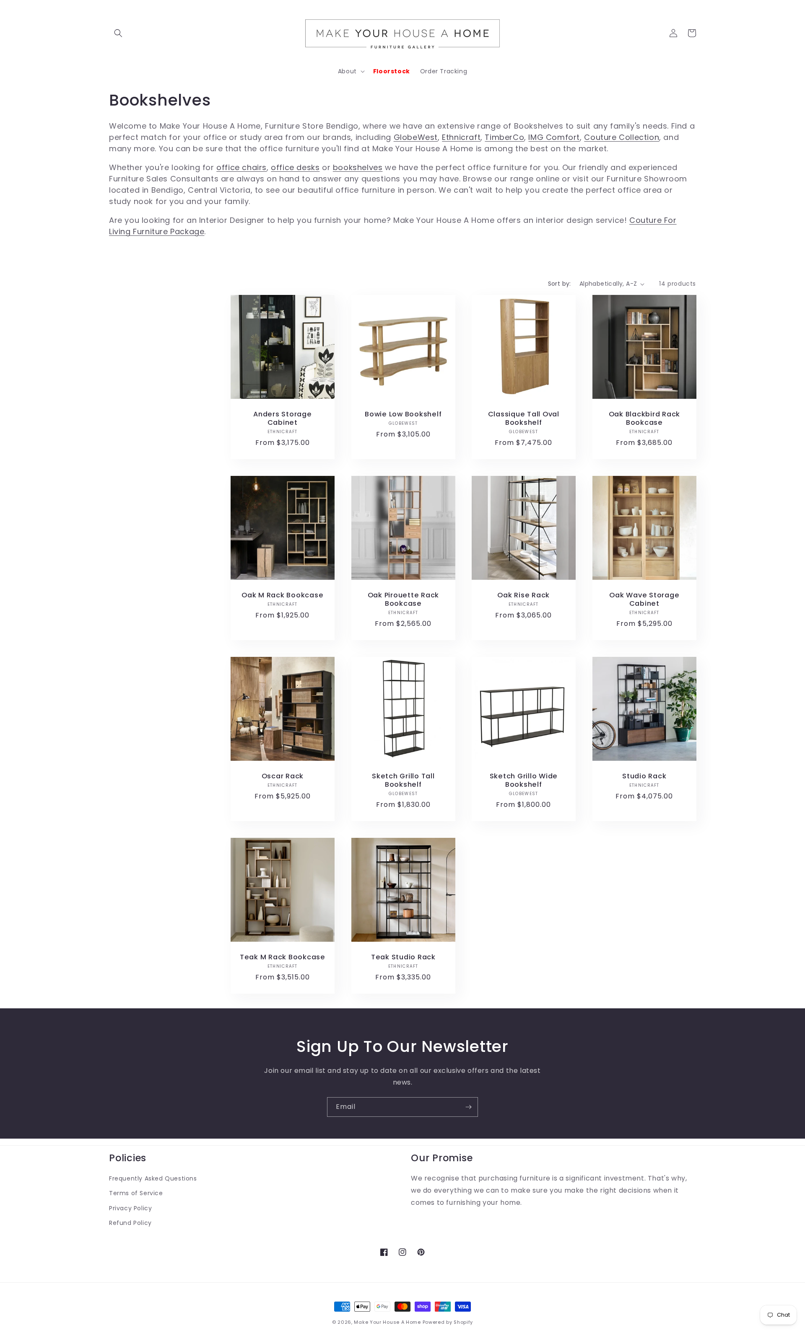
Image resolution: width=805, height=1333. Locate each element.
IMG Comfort (554, 137)
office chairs (241, 167)
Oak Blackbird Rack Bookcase (644, 418)
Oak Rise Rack (523, 595)
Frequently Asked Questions (153, 1178)
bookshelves (358, 167)
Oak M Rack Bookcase (282, 595)
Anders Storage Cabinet (282, 418)
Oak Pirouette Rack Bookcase (403, 599)
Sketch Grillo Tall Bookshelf (403, 780)
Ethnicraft (461, 137)
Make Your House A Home (387, 1322)
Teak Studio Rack (403, 957)
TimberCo (504, 137)
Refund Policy (130, 1223)
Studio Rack (644, 776)
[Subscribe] (468, 1107)
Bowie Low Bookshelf (403, 414)
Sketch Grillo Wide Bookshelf (524, 780)
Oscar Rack (283, 776)
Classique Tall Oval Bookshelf (523, 418)
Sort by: (559, 283)
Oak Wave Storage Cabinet (644, 599)
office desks (295, 167)
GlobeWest (416, 137)
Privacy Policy (130, 1208)
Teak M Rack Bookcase (282, 957)
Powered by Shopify (448, 1322)
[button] (118, 33)
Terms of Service (136, 1193)
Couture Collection (621, 137)
